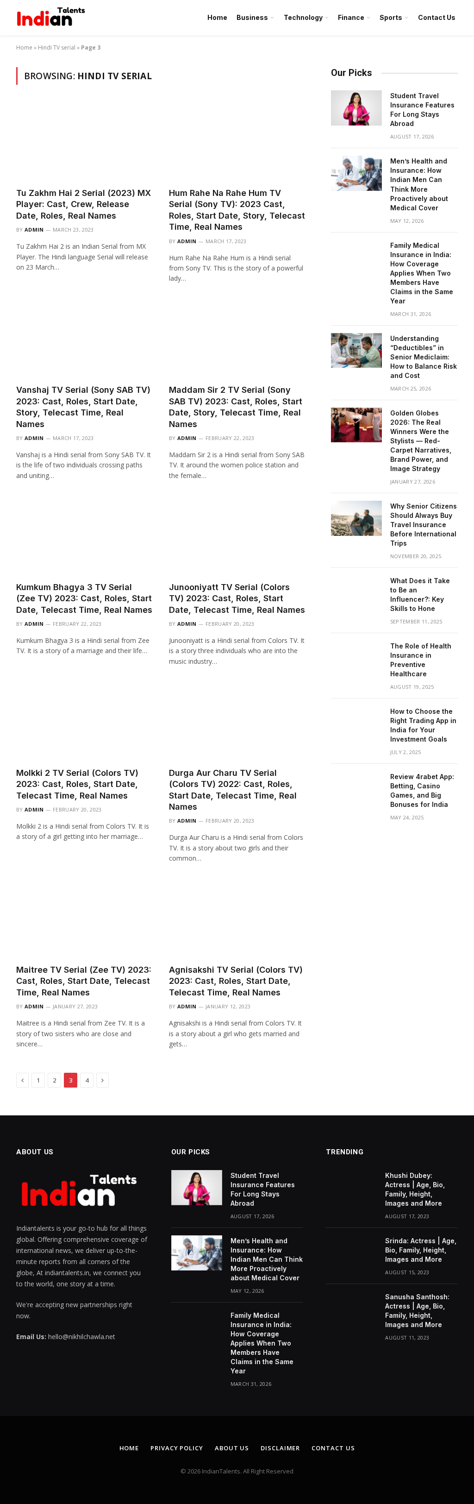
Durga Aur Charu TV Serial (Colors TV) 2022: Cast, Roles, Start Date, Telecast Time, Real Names (233, 790)
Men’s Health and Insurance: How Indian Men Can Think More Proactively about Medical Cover (419, 184)
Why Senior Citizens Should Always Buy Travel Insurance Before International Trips (423, 524)
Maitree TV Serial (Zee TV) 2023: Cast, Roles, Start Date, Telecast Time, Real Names (83, 981)
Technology (303, 17)
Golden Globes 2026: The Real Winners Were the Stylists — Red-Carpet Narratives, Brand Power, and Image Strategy (420, 440)
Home (217, 17)
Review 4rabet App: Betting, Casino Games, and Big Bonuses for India (422, 790)
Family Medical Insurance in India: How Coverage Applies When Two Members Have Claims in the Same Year (421, 273)
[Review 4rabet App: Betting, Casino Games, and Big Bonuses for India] (356, 788)
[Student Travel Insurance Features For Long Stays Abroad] (356, 108)
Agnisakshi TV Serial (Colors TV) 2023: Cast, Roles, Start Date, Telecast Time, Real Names (236, 981)
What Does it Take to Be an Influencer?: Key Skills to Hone (420, 594)
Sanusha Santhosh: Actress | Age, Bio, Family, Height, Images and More (417, 1310)
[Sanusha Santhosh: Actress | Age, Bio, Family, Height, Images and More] (351, 1309)
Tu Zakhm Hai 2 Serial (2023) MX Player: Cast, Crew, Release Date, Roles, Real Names (83, 204)
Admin (34, 229)
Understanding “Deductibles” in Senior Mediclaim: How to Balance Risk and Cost (423, 356)
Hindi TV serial (56, 47)
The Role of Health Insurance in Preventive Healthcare (420, 660)
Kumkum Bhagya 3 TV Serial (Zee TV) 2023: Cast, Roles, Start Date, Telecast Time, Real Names (84, 598)
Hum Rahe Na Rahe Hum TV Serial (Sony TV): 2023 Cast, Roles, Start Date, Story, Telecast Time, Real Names (237, 210)
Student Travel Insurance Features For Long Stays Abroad (422, 109)
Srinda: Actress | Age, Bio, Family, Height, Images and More (420, 1250)
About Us (232, 1448)
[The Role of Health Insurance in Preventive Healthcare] (356, 658)
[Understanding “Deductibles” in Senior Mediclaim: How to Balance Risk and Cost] (356, 350)
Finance (351, 17)
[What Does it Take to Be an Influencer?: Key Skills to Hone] (356, 592)
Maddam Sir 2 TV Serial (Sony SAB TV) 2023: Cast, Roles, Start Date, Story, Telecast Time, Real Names (235, 406)
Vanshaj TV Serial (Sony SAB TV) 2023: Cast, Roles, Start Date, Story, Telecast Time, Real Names (83, 406)
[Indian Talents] (53, 17)
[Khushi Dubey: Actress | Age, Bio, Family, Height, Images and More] (351, 1187)
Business (252, 17)
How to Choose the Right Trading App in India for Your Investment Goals (423, 725)
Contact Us (436, 17)
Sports (391, 17)
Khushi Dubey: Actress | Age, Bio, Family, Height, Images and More (415, 1189)
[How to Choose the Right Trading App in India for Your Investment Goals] (356, 723)
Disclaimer (280, 1448)
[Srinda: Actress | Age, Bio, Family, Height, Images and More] (351, 1253)
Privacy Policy (176, 1448)
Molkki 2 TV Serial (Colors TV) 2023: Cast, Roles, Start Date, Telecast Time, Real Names (77, 784)
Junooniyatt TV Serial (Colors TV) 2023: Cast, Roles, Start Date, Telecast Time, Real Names (237, 598)
